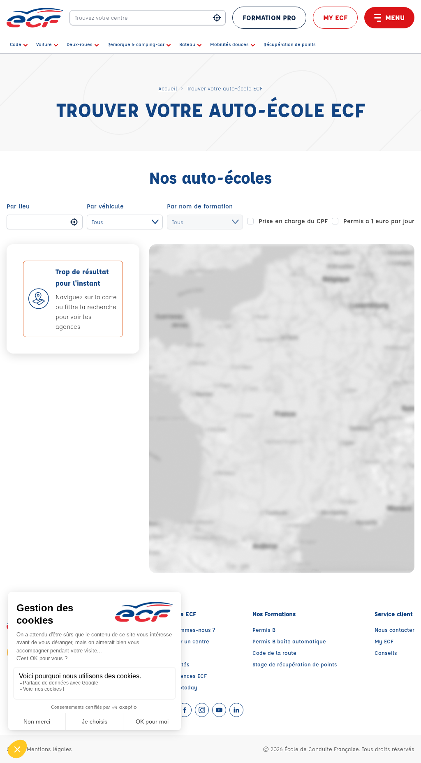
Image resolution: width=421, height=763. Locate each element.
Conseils (386, 652)
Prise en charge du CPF (293, 221)
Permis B (263, 629)
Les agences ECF (185, 675)
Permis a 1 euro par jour (378, 221)
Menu (395, 17)
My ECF (335, 17)
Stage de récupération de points (294, 664)
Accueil (167, 88)
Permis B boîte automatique (289, 641)
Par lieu (18, 206)
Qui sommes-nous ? (189, 629)
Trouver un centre (186, 641)
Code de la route (274, 652)
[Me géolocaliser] (217, 18)
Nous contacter (394, 629)
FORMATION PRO (269, 17)
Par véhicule (105, 206)
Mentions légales (49, 748)
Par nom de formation (200, 206)
